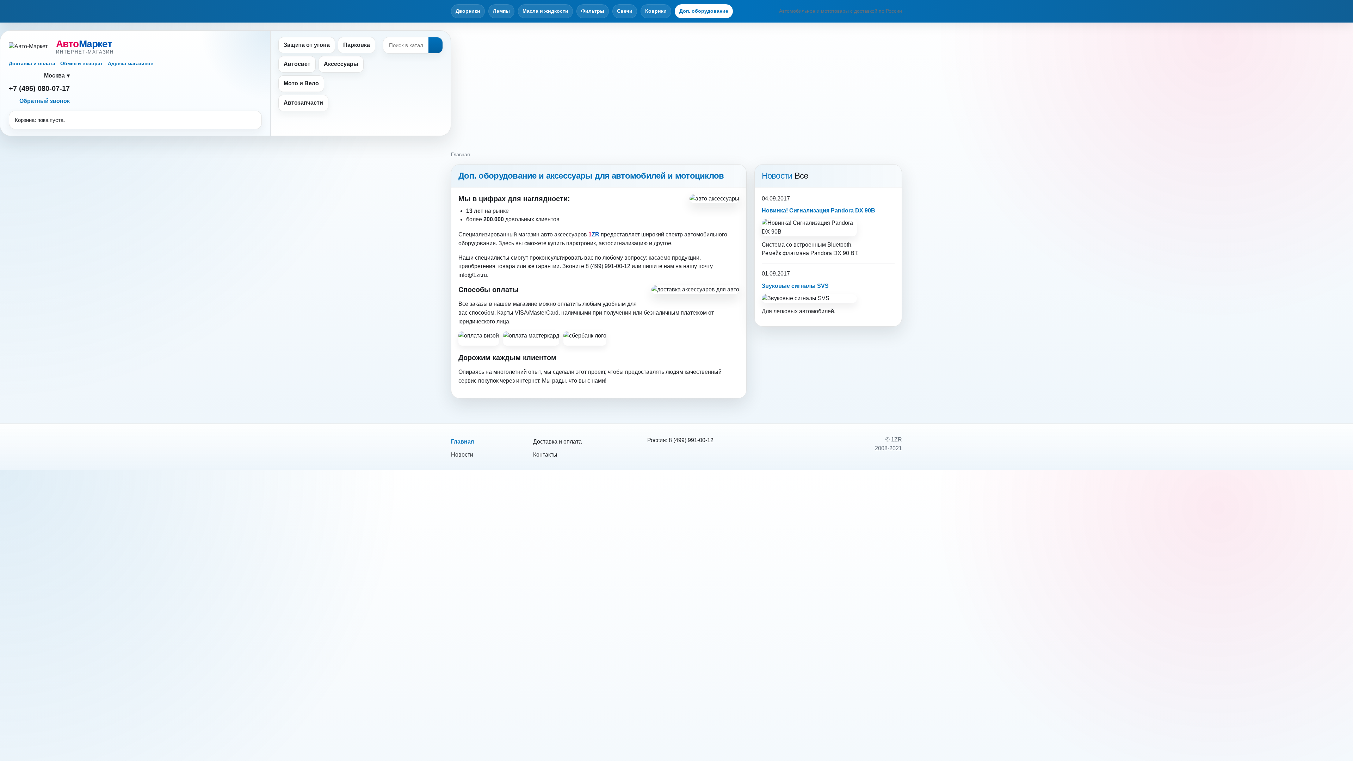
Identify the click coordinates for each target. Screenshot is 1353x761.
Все (801, 175)
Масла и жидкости (545, 11)
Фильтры (592, 11)
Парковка (356, 45)
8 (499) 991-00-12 (691, 440)
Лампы (501, 11)
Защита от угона (307, 45)
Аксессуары (341, 64)
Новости (462, 455)
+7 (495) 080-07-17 (39, 88)
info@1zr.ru (472, 275)
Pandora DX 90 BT (833, 253)
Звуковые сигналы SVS (795, 286)
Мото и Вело (301, 83)
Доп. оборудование (703, 11)
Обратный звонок (44, 101)
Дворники (468, 11)
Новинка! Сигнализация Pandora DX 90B (818, 211)
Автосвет (297, 64)
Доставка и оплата (32, 63)
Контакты (545, 455)
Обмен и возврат (81, 63)
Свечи (624, 11)
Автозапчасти (303, 103)
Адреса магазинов (131, 63)
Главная (462, 442)
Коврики (656, 11)
